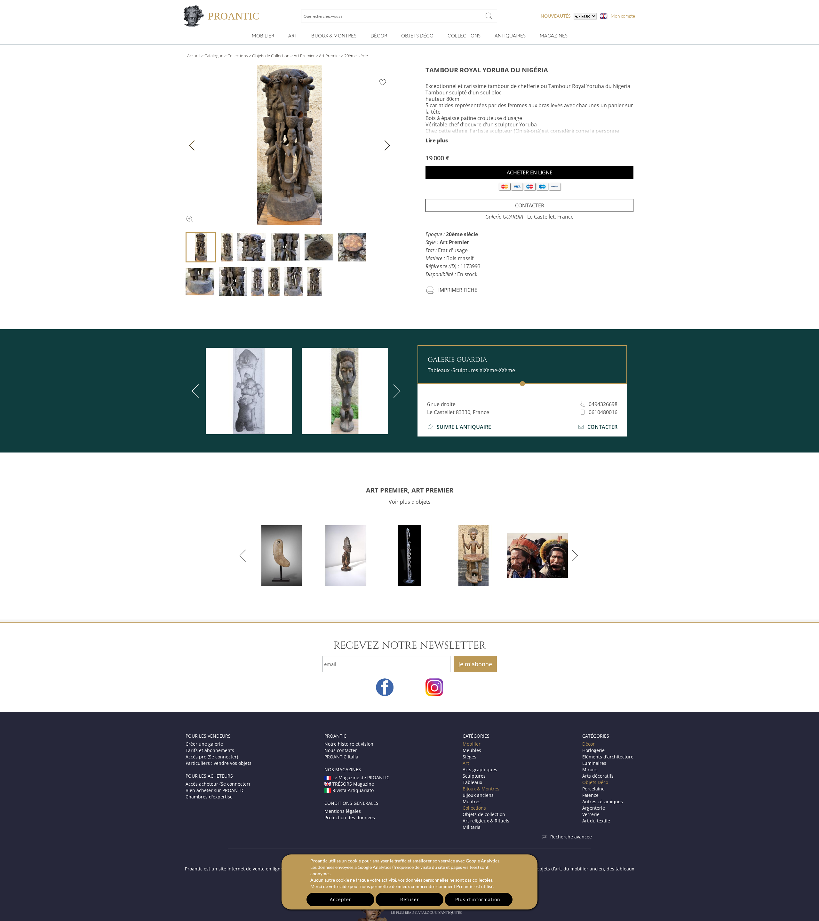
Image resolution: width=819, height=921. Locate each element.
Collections (464, 36)
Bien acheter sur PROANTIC (215, 790)
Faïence (590, 795)
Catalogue (213, 56)
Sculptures (474, 776)
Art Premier (304, 56)
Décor (378, 36)
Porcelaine (593, 789)
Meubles (472, 750)
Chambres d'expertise (209, 797)
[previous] (196, 391)
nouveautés (555, 16)
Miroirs (590, 769)
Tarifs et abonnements (210, 750)
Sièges (469, 757)
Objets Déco (417, 36)
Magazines (554, 36)
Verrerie (591, 814)
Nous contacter (340, 750)
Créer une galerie (204, 744)
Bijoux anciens (478, 795)
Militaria (472, 827)
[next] (395, 391)
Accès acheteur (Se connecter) (218, 784)
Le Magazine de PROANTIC (360, 777)
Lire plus (436, 140)
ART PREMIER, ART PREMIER (409, 490)
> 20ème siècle (354, 56)
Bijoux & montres (333, 36)
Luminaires (594, 763)
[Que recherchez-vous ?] (489, 16)
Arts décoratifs (598, 776)
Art (292, 36)
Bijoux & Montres (481, 789)
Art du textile (596, 821)
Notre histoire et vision (348, 744)
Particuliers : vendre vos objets (218, 763)
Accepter (340, 899)
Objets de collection (484, 814)
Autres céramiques (602, 801)
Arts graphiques (480, 769)
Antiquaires (510, 36)
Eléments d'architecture (607, 757)
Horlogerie (593, 750)
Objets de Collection (271, 56)
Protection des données (349, 817)
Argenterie (593, 808)
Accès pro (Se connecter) (212, 757)
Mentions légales (342, 811)
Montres (472, 801)
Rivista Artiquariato (353, 790)
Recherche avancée (571, 837)
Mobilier (263, 36)
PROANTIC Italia (341, 757)
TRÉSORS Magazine (353, 784)
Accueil (193, 56)
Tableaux (472, 782)
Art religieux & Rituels (486, 821)
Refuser (409, 899)
